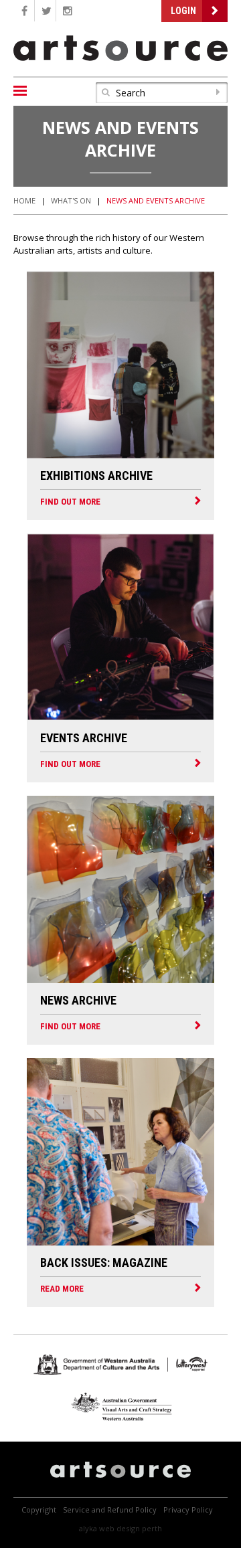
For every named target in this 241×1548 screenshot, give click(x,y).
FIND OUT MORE (70, 502)
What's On (71, 200)
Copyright (38, 1509)
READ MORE (62, 1289)
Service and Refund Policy (110, 1509)
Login (183, 10)
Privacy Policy (188, 1509)
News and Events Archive (155, 200)
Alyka (88, 1528)
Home (24, 200)
